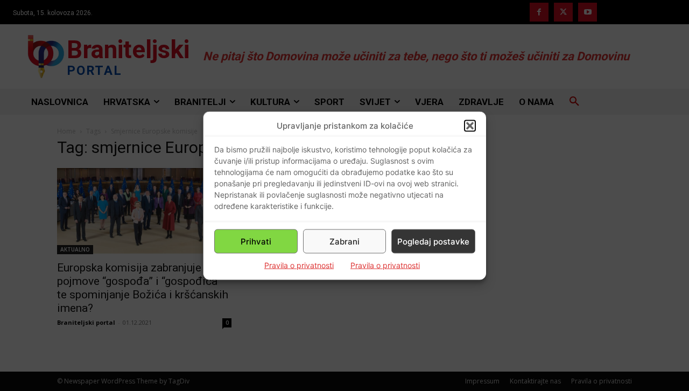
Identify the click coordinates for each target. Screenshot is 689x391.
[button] (470, 125)
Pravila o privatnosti (299, 265)
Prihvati (256, 241)
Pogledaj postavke (433, 241)
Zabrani (344, 241)
